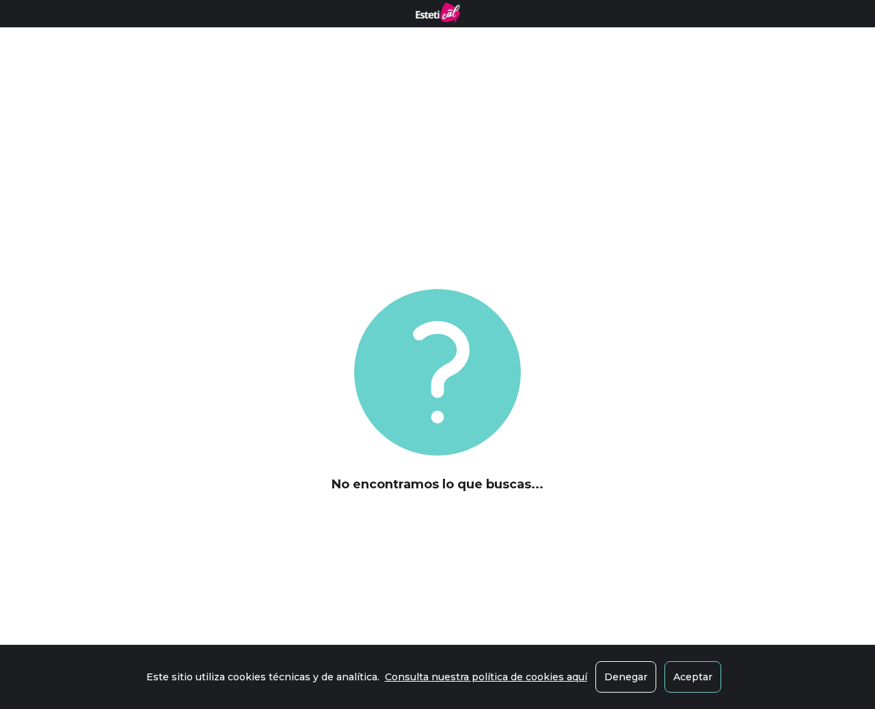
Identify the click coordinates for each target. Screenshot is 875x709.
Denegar (625, 677)
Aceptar (692, 677)
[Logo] (438, 13)
